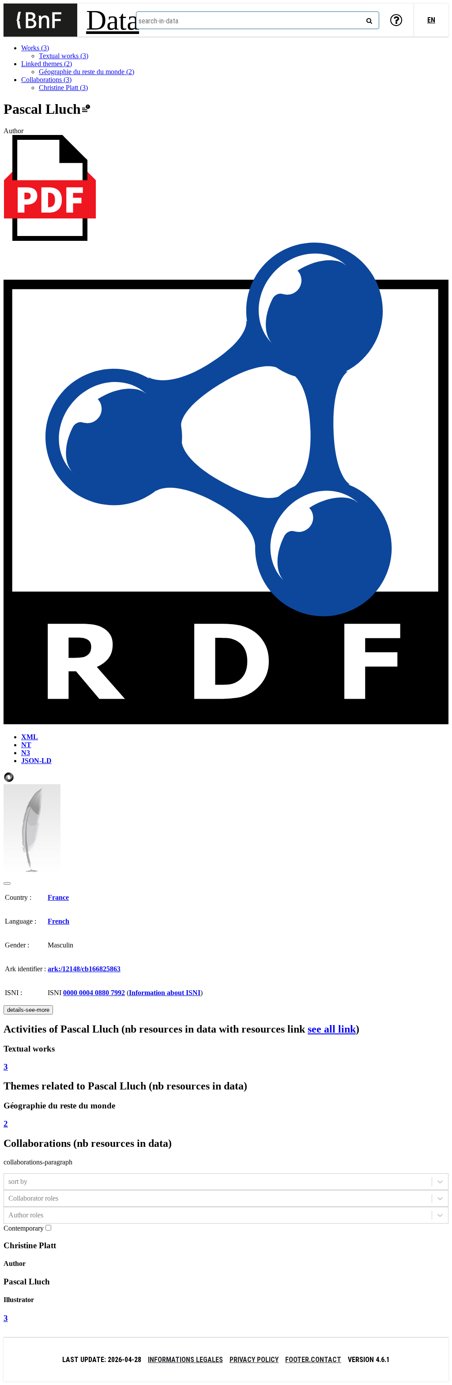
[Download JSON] (9, 780)
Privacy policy (254, 1359)
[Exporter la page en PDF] (50, 238)
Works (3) (35, 48)
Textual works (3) (63, 56)
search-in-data (158, 21)
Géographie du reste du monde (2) (86, 71)
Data (112, 20)
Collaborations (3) (46, 79)
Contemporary (24, 1228)
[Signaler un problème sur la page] (86, 109)
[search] (368, 19)
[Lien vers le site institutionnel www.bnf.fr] (40, 20)
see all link (332, 1029)
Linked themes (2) (46, 63)
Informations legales (185, 1359)
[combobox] (257, 20)
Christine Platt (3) (63, 87)
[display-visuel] (7, 883)
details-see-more (28, 1010)
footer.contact (313, 1359)
